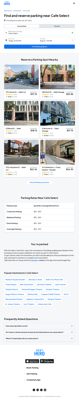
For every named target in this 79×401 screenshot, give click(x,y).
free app (33, 260)
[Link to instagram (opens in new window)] (37, 390)
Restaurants (17, 10)
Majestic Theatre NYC (35, 299)
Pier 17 (66, 294)
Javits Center (60, 284)
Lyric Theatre (29, 304)
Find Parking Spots (39, 47)
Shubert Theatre (52, 289)
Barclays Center (35, 279)
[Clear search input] (72, 33)
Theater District (11, 289)
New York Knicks (26, 284)
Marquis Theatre (54, 299)
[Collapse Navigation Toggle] (74, 3)
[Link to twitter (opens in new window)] (41, 390)
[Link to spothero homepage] (39, 352)
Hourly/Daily (21, 26)
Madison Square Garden (15, 279)
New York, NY (8, 10)
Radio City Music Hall (54, 279)
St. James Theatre (12, 304)
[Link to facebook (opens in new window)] (34, 390)
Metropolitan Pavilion (14, 299)
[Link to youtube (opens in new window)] (45, 390)
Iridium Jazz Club (44, 304)
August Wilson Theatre (14, 294)
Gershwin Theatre (44, 284)
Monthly (57, 26)
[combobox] (39, 33)
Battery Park (33, 294)
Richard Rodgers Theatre (32, 289)
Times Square (10, 284)
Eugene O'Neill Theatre (50, 294)
